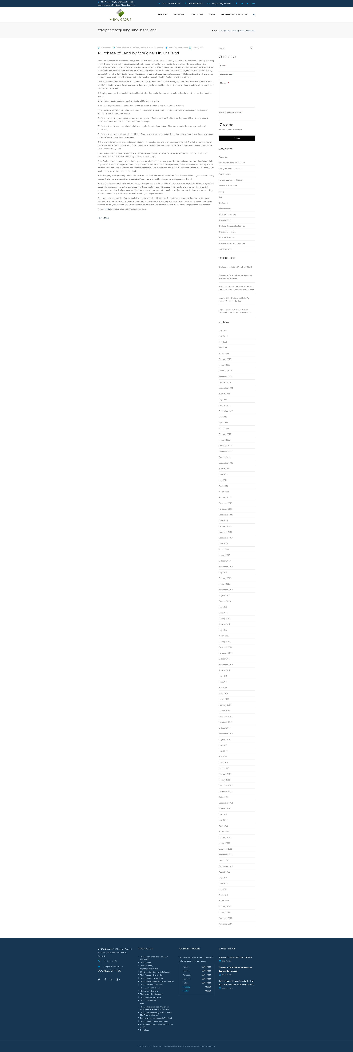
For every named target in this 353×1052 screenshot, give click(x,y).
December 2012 (225, 785)
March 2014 (224, 699)
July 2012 (223, 814)
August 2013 (224, 739)
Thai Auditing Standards (150, 997)
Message (224, 83)
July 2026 (223, 330)
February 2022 (225, 434)
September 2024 (226, 388)
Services (163, 14)
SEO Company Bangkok (207, 1046)
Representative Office (149, 969)
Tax (220, 197)
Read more (104, 218)
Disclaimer (144, 1030)
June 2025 (223, 336)
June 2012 (223, 820)
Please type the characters (230, 112)
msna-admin (183, 47)
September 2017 (226, 589)
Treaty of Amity (146, 965)
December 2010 (225, 918)
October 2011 (225, 860)
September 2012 (226, 803)
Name (223, 66)
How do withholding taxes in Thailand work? (156, 1025)
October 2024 (225, 382)
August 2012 (224, 808)
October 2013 (225, 728)
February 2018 (225, 578)
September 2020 (226, 515)
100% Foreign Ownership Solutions (155, 972)
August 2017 (224, 595)
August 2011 (224, 872)
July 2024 (223, 399)
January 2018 (224, 584)
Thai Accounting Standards (151, 994)
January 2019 (224, 555)
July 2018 (223, 572)
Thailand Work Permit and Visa (232, 243)
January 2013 (224, 780)
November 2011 (225, 854)
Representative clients (234, 14)
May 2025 (223, 342)
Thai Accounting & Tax (150, 988)
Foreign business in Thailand (152, 47)
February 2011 (225, 906)
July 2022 (223, 417)
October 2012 (225, 797)
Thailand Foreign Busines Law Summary (157, 981)
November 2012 (225, 791)
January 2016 (224, 618)
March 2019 (224, 549)
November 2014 (225, 653)
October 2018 (225, 561)
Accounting (223, 157)
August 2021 (224, 468)
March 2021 (224, 492)
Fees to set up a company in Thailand (156, 1018)
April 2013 (223, 762)
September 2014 (226, 664)
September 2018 (226, 566)
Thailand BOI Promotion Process (154, 1021)
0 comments (106, 47)
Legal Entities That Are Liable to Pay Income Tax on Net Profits (234, 299)
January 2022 (224, 440)
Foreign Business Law (228, 185)
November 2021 (225, 451)
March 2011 (224, 900)
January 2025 (224, 365)
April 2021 (223, 486)
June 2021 (223, 474)
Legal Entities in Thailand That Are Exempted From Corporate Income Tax (235, 311)
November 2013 (225, 722)
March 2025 (224, 353)
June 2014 (223, 682)
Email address (226, 74)
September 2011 (226, 866)
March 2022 (224, 428)
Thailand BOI (224, 220)
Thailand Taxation (226, 237)
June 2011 (223, 883)
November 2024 (225, 376)
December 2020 (225, 503)
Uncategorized (225, 249)
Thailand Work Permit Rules (152, 978)
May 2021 (223, 480)
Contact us (196, 14)
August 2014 (224, 670)
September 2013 (226, 733)
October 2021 (225, 457)
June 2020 (223, 520)
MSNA (107, 209)
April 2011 (223, 895)
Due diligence (225, 174)
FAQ (142, 1003)
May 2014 (223, 687)
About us (179, 14)
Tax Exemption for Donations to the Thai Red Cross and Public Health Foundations (236, 288)
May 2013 (223, 756)
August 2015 (224, 624)
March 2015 (224, 636)
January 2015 (224, 641)
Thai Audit (223, 203)
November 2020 (225, 509)
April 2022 (223, 422)
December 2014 (225, 647)
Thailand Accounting (227, 214)
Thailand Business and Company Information (154, 958)
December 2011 (225, 849)
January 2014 (224, 710)
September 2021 (226, 463)
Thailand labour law (227, 232)
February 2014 (225, 705)
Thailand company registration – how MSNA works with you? (156, 1013)
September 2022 (226, 411)
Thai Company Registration (151, 975)
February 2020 (225, 526)
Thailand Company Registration (232, 226)
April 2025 (223, 347)
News (212, 14)
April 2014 (223, 693)
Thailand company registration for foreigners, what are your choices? (154, 1008)
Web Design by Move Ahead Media (186, 1046)
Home (215, 30)
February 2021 (225, 497)
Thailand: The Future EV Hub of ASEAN (235, 267)
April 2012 (223, 826)
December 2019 (225, 532)
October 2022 (225, 405)
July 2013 (223, 745)
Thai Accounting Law (149, 991)
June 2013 (223, 751)
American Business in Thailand (232, 162)
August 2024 (224, 394)
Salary (221, 191)
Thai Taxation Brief (148, 1000)
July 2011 (223, 877)
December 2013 (225, 716)
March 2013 (224, 768)
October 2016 (225, 601)
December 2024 (225, 371)
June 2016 (223, 613)
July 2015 (223, 630)
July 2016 (223, 607)
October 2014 (225, 659)
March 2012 (224, 831)
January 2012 (224, 843)
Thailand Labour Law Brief (151, 984)
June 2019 (223, 543)
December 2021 (225, 445)
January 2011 (224, 912)
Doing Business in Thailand (127, 47)
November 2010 (225, 924)
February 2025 (225, 359)
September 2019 (226, 538)
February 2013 (225, 774)
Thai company (225, 208)
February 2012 (225, 837)
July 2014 (223, 676)
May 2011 (223, 889)
